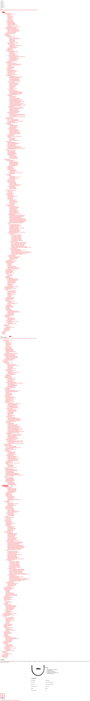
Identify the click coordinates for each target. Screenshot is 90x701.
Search (10, 336)
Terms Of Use (18, 700)
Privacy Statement (13, 700)
